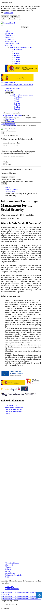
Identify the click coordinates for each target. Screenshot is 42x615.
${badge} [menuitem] (11, 604)
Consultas (8, 45)
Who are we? (10, 192)
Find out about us (11, 189)
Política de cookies (12, 589)
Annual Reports (11, 405)
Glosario (8, 567)
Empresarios (9, 39)
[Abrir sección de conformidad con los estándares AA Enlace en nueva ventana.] (20, 597)
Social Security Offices (13, 411)
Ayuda (7, 571)
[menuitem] (23, 612)
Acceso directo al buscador (12, 116)
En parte (8, 164)
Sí (6, 160)
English (21, 95)
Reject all (14, 17)
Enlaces (8, 569)
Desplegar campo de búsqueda (22, 85)
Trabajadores (9, 35)
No (6, 162)
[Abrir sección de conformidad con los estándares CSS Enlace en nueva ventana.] (21, 599)
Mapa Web (9, 565)
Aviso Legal (9, 587)
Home (7, 187)
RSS (7, 577)
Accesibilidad (10, 573)
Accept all (5, 17)
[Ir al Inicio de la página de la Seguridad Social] (8, 23)
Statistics (8, 413)
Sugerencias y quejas (12, 43)
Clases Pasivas (10, 41)
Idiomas (21, 47)
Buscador (25, 116)
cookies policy (9, 13)
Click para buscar (30, 118)
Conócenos (9, 33)
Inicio (7, 31)
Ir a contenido (6, 85)
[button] (21, 130)
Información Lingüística (13, 575)
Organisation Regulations (14, 407)
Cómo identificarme (12, 563)
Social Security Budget (13, 409)
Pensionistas (9, 37)
